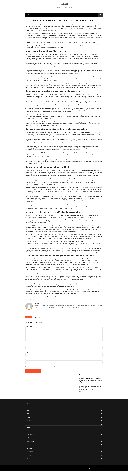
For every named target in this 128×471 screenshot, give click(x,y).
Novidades (37, 15)
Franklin (36, 303)
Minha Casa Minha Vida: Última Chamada (90, 378)
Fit (27, 424)
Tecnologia (47, 15)
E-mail (27, 352)
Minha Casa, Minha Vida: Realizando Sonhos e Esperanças (90, 381)
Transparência (65, 468)
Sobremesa (29, 448)
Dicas (28, 413)
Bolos (28, 410)
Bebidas (29, 406)
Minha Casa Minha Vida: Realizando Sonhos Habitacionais (90, 390)
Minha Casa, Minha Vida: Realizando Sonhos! (90, 384)
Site (26, 359)
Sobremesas (30, 451)
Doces (28, 417)
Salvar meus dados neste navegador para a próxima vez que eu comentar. (48, 367)
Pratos (28, 438)
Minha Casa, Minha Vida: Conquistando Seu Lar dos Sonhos (90, 387)
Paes (28, 431)
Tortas (28, 458)
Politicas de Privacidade (31, 468)
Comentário (29, 326)
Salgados (29, 444)
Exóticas (29, 420)
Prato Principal (30, 434)
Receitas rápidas (31, 441)
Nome (27, 345)
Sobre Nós (47, 468)
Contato (41, 468)
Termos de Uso (55, 468)
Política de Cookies (75, 468)
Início (29, 15)
